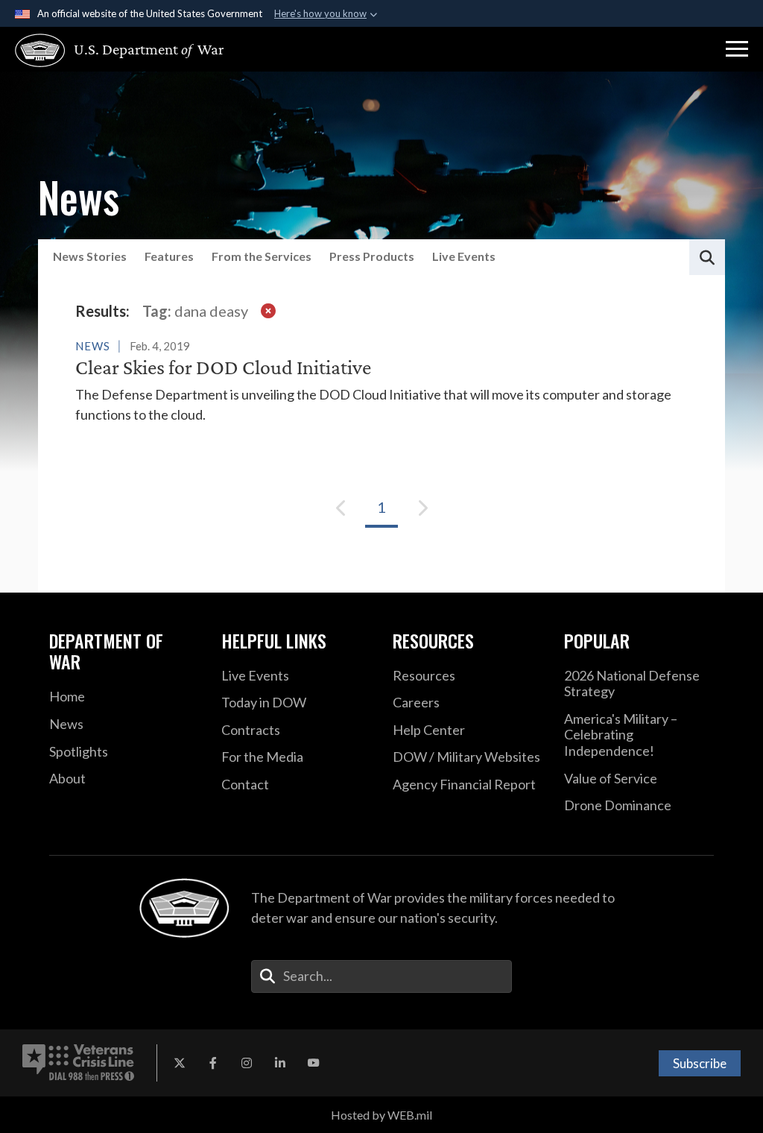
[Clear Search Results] (268, 311)
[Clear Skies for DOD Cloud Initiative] (381, 380)
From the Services (261, 256)
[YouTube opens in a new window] (314, 1063)
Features (169, 256)
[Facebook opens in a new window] (213, 1063)
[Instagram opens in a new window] (246, 1063)
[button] (737, 49)
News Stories (90, 256)
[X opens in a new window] (179, 1063)
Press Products (371, 256)
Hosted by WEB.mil (381, 1115)
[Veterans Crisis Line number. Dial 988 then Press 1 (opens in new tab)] (78, 1063)
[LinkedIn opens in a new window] (280, 1063)
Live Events (464, 256)
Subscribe (699, 1063)
